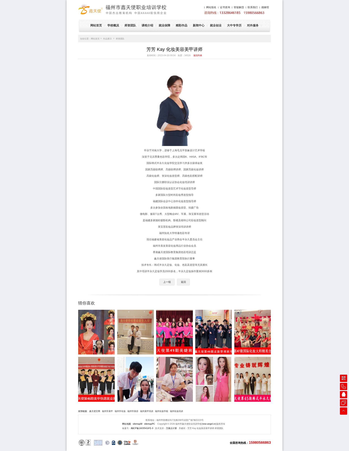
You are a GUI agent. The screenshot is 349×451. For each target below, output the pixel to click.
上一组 (167, 281)
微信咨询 (343, 378)
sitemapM (137, 424)
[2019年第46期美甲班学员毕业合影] (96, 379)
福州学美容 (132, 411)
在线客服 (343, 402)
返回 (183, 281)
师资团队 (120, 38)
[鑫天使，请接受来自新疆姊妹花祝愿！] (135, 332)
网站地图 (126, 424)
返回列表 (197, 55)
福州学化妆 (120, 411)
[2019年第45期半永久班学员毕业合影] (252, 379)
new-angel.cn (209, 424)
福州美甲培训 (146, 411)
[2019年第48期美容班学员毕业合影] (213, 332)
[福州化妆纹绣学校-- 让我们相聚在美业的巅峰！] (174, 379)
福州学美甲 (107, 411)
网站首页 (95, 38)
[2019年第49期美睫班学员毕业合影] (174, 332)
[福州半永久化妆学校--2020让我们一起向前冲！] (135, 379)
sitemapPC (149, 424)
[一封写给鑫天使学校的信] (213, 379)
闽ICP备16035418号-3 (142, 428)
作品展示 (107, 38)
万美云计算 (171, 428)
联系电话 (343, 386)
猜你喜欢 (86, 303)
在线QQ (343, 394)
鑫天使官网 (94, 411)
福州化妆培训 (176, 411)
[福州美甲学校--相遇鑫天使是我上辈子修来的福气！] (96, 332)
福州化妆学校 (161, 411)
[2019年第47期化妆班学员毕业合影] (252, 332)
